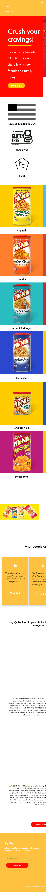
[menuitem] (8, 7)
